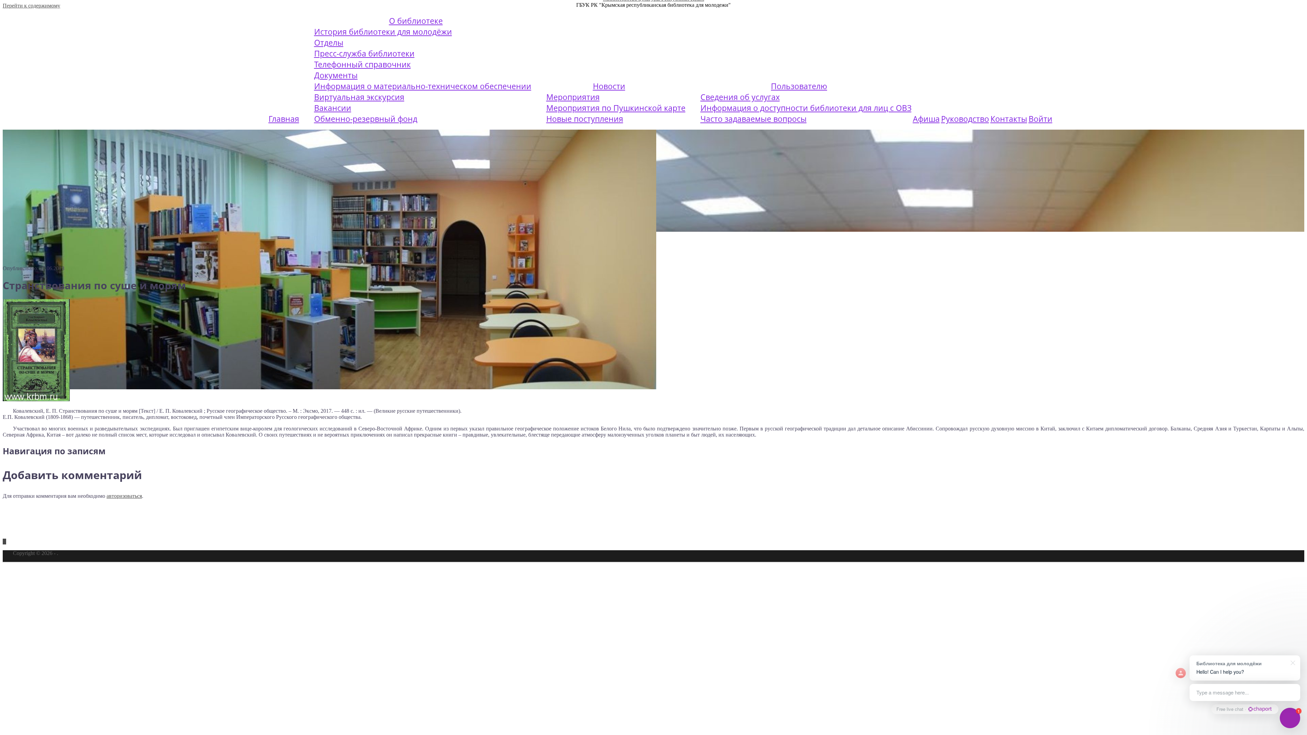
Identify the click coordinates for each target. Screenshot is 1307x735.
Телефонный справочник (362, 64)
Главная (284, 118)
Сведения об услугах (740, 97)
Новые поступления (584, 118)
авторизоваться (124, 496)
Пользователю (799, 86)
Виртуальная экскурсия (359, 97)
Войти (1040, 118)
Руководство (965, 118)
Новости (609, 86)
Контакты (1008, 118)
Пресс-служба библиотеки (364, 53)
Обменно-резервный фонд (365, 118)
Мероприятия (573, 97)
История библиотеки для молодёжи (383, 31)
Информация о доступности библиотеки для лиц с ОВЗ (805, 107)
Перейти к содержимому (31, 6)
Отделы (328, 42)
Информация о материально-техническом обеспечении (422, 86)
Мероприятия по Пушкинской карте (615, 107)
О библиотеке (416, 20)
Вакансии (332, 107)
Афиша (926, 118)
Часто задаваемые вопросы (753, 118)
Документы (336, 75)
